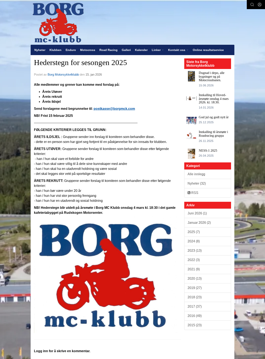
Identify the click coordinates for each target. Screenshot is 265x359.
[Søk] (252, 4)
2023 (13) (195, 250)
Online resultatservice (208, 50)
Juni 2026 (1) (197, 213)
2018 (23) (195, 297)
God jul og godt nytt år (214, 117)
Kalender (141, 50)
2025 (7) (194, 232)
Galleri (126, 50)
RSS (194, 193)
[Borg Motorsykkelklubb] (58, 22)
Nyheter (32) (197, 183)
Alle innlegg (196, 174)
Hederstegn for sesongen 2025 (80, 62)
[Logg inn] (259, 4)
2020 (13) (195, 278)
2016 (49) (195, 316)
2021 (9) (194, 269)
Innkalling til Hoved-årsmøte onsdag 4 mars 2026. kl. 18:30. (214, 98)
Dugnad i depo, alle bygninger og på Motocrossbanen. (211, 76)
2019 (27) (195, 288)
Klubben (55, 50)
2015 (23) (195, 325)
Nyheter (39, 50)
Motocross (87, 50)
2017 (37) (195, 306)
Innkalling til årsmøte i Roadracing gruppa (213, 133)
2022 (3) (194, 260)
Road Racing (108, 50)
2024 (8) (194, 241)
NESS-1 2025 (208, 150)
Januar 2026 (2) (199, 222)
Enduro (71, 50)
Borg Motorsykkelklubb (63, 74)
